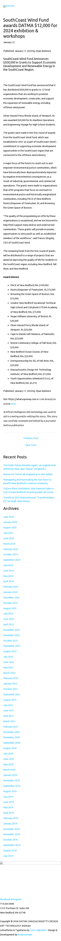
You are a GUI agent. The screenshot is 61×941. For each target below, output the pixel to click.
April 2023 (8, 624)
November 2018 (11, 834)
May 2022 (8, 667)
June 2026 (8, 516)
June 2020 (8, 759)
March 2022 (9, 672)
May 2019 (8, 807)
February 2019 (10, 818)
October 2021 (10, 689)
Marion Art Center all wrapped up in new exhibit (28, 474)
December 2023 (11, 597)
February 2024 (10, 586)
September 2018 (11, 845)
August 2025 (10, 527)
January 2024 (10, 592)
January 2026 (10, 522)
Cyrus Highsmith (38, 930)
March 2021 (9, 721)
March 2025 (9, 543)
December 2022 (11, 629)
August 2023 (10, 608)
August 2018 (10, 850)
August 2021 (10, 699)
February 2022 (10, 678)
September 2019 (11, 785)
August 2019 (10, 791)
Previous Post (30, 438)
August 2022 (10, 651)
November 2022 (11, 635)
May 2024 (8, 576)
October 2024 (10, 554)
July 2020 (8, 753)
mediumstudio (25, 934)
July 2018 (8, 855)
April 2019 (8, 812)
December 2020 (11, 732)
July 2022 (8, 656)
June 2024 (8, 570)
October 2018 (10, 839)
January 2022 (10, 683)
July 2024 (8, 565)
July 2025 (8, 532)
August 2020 (10, 748)
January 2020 (10, 775)
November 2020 (11, 737)
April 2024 (8, 581)
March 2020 (9, 769)
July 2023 (8, 613)
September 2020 (11, 742)
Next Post (30, 445)
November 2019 (11, 780)
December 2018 (11, 829)
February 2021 (10, 726)
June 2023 (8, 619)
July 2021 (8, 705)
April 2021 (8, 715)
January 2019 (10, 823)
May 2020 (8, 764)
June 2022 (8, 662)
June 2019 (8, 802)
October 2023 (10, 602)
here (13, 403)
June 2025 (8, 538)
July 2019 (8, 796)
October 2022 (10, 640)
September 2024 (11, 559)
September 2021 (11, 694)
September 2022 (11, 645)
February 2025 (10, 549)
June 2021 (8, 710)
